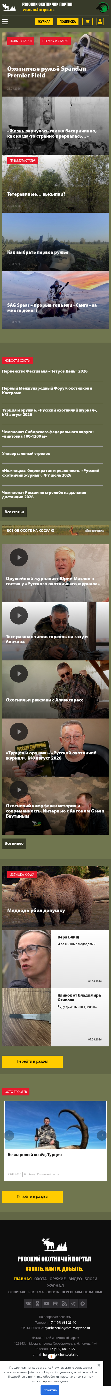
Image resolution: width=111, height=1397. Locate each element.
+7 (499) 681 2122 (62, 1349)
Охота (40, 1279)
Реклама (36, 1292)
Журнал (44, 21)
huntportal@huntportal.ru (60, 1354)
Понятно (50, 1390)
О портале (17, 1292)
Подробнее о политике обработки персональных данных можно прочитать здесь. (50, 1379)
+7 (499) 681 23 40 (62, 1322)
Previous (9, 1135)
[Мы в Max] (82, 1307)
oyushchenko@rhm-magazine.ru (67, 1328)
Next (102, 1135)
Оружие (58, 1279)
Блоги (90, 1279)
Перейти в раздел (32, 1062)
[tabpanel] (55, 1141)
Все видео (14, 844)
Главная (23, 1279)
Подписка (68, 21)
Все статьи (14, 512)
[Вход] (100, 21)
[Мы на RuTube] (55, 1307)
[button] (51, 1374)
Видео (75, 1279)
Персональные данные (82, 1292)
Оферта (52, 1292)
